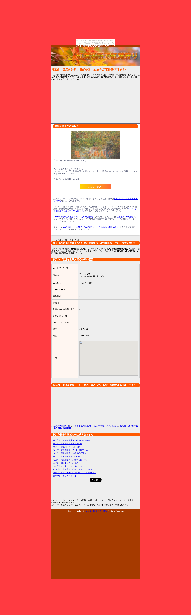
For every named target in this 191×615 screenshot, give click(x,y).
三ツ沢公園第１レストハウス (65, 463)
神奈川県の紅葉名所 (83, 426)
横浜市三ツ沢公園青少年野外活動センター (71, 440)
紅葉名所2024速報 (125, 217)
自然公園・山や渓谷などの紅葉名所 (79, 227)
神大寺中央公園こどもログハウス (67, 466)
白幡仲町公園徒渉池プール (64, 476)
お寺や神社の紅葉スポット (108, 227)
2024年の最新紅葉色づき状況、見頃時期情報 (73, 217)
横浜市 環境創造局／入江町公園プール (70, 450)
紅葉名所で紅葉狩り (60, 426)
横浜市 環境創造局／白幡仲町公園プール (71, 453)
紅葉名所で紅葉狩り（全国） (97, 511)
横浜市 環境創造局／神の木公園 (67, 443)
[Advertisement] (95, 101)
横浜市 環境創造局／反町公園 (66, 456)
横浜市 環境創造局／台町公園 (66, 447)
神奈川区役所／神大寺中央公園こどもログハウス (74, 472)
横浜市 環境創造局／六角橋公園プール (70, 460)
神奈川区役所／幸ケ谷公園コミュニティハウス (73, 469)
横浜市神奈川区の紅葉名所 (106, 426)
